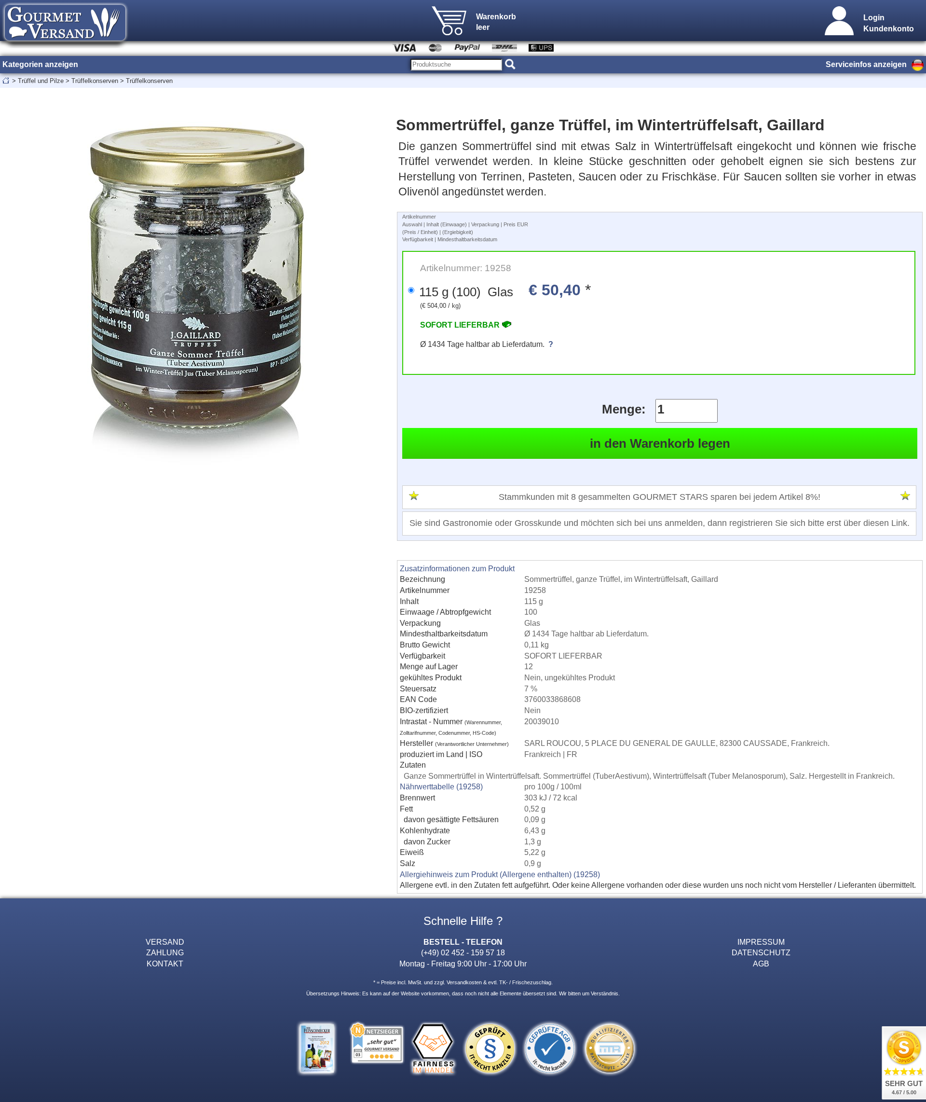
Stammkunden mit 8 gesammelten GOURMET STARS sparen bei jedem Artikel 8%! (659, 497)
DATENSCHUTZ (761, 952)
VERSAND (165, 941)
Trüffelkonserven (94, 80)
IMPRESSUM (761, 941)
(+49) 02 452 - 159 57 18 (463, 952)
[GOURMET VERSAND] (65, 45)
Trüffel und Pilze (41, 80)
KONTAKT (165, 963)
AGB (761, 963)
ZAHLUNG (165, 952)
